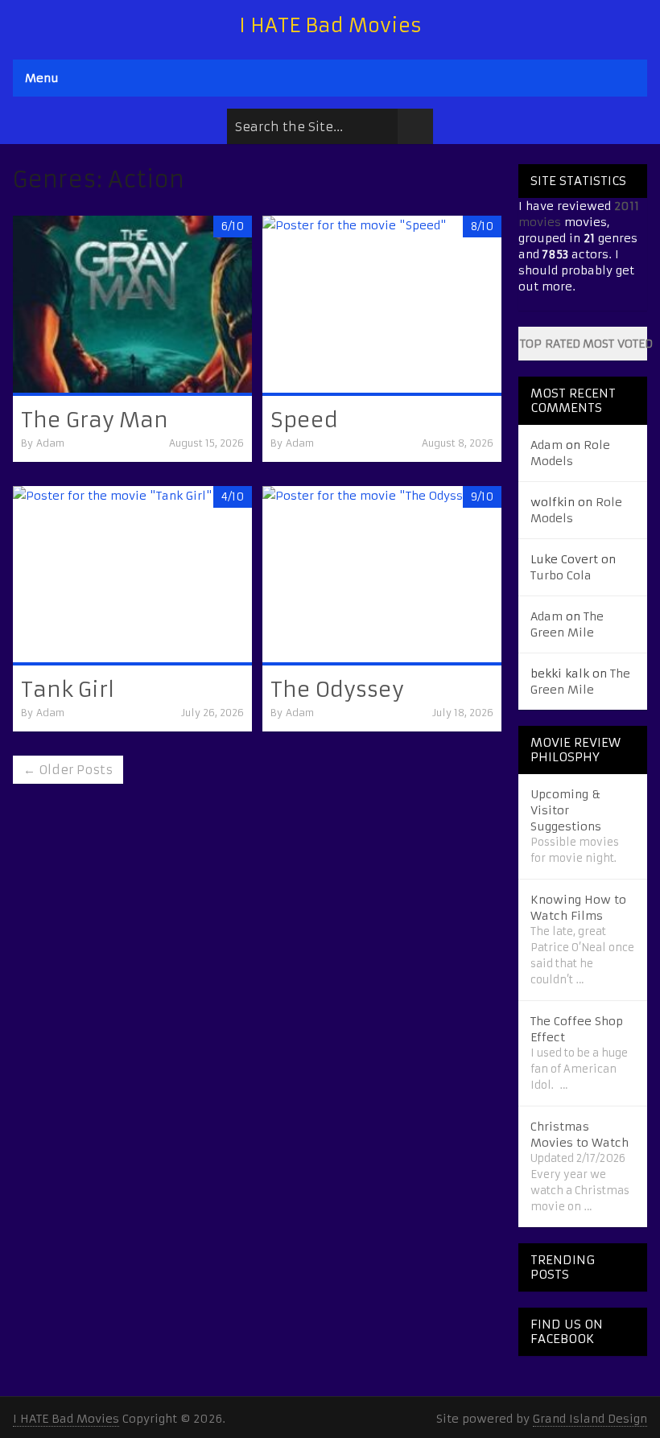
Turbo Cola (561, 575)
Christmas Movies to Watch (579, 1134)
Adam (50, 443)
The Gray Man (94, 420)
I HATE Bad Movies (330, 26)
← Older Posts (68, 769)
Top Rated (550, 343)
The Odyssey (337, 690)
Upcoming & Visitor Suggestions (565, 810)
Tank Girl (67, 690)
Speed (304, 420)
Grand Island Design (590, 1418)
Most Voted (615, 343)
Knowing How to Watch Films (578, 907)
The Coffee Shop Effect (576, 1029)
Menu (42, 78)
